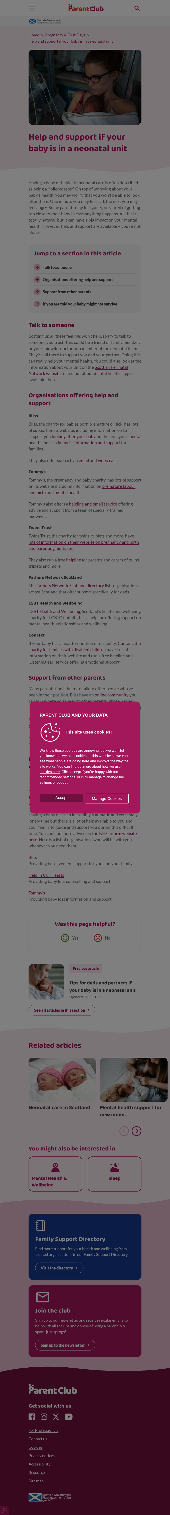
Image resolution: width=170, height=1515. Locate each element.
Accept (61, 797)
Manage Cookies (107, 798)
